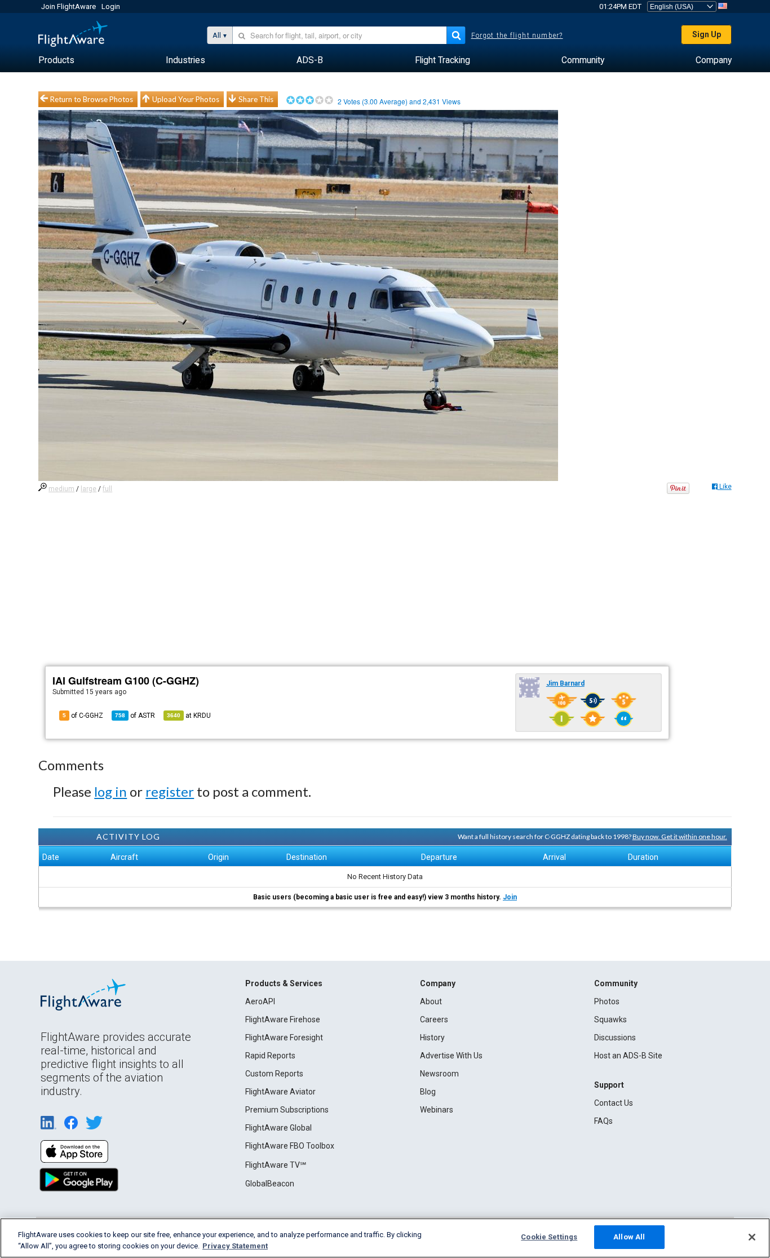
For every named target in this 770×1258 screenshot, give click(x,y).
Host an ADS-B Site (628, 1055)
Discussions (615, 1037)
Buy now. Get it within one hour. (679, 836)
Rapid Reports (270, 1055)
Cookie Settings (549, 1237)
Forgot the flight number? (517, 35)
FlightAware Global (278, 1127)
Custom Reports (274, 1073)
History (432, 1037)
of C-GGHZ (83, 716)
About (431, 1001)
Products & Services (283, 983)
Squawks (610, 1019)
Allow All (629, 1237)
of (135, 716)
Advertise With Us (451, 1055)
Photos (606, 1001)
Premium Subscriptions (287, 1109)
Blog (428, 1091)
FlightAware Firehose (282, 1019)
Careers (434, 1019)
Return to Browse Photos (91, 99)
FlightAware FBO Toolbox (289, 1145)
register (169, 791)
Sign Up (706, 34)
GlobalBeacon (269, 1183)
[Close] (752, 1237)
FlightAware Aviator (280, 1091)
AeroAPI (260, 1001)
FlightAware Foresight (284, 1037)
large (88, 489)
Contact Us (613, 1102)
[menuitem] (56, 60)
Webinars (436, 1109)
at (189, 716)
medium (61, 489)
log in (110, 791)
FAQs (603, 1120)
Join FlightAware (68, 6)
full (107, 489)
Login (110, 6)
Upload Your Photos (185, 99)
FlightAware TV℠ (275, 1164)
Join (510, 897)
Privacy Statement (235, 1246)
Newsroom (439, 1073)
